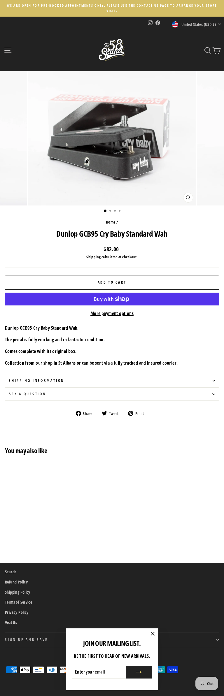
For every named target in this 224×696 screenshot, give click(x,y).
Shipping (93, 256)
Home (111, 222)
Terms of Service (18, 602)
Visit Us (11, 622)
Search (10, 571)
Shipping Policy (17, 592)
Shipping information (36, 380)
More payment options (112, 313)
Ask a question (27, 393)
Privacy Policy (16, 612)
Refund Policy (16, 582)
